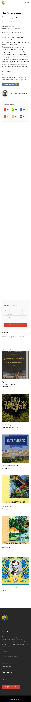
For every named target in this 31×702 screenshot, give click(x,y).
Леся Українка (6, 547)
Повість (11, 26)
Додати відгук (15, 324)
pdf (8, 109)
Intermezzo (6, 468)
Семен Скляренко (7, 506)
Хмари (4, 590)
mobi (15, 116)
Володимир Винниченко (19, 93)
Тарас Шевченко (7, 382)
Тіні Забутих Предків (10, 427)
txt (24, 109)
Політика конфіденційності (10, 656)
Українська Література (13, 28)
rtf (24, 116)
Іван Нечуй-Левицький (9, 588)
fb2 (8, 116)
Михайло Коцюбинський (10, 425)
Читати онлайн (8, 84)
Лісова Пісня (7, 550)
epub (15, 109)
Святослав (5, 509)
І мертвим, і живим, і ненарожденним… (9, 385)
